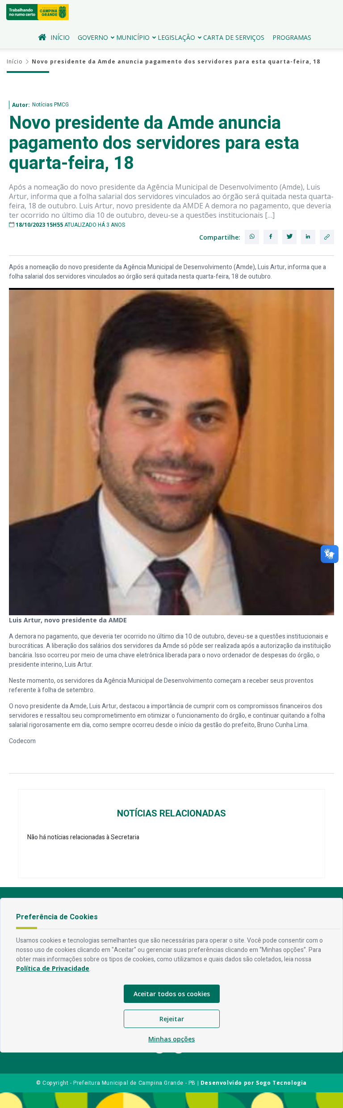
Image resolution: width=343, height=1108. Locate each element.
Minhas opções (171, 1039)
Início (60, 37)
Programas (291, 37)
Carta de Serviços (233, 37)
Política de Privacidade (52, 968)
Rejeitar (171, 1019)
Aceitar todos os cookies (172, 994)
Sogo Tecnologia (281, 1083)
